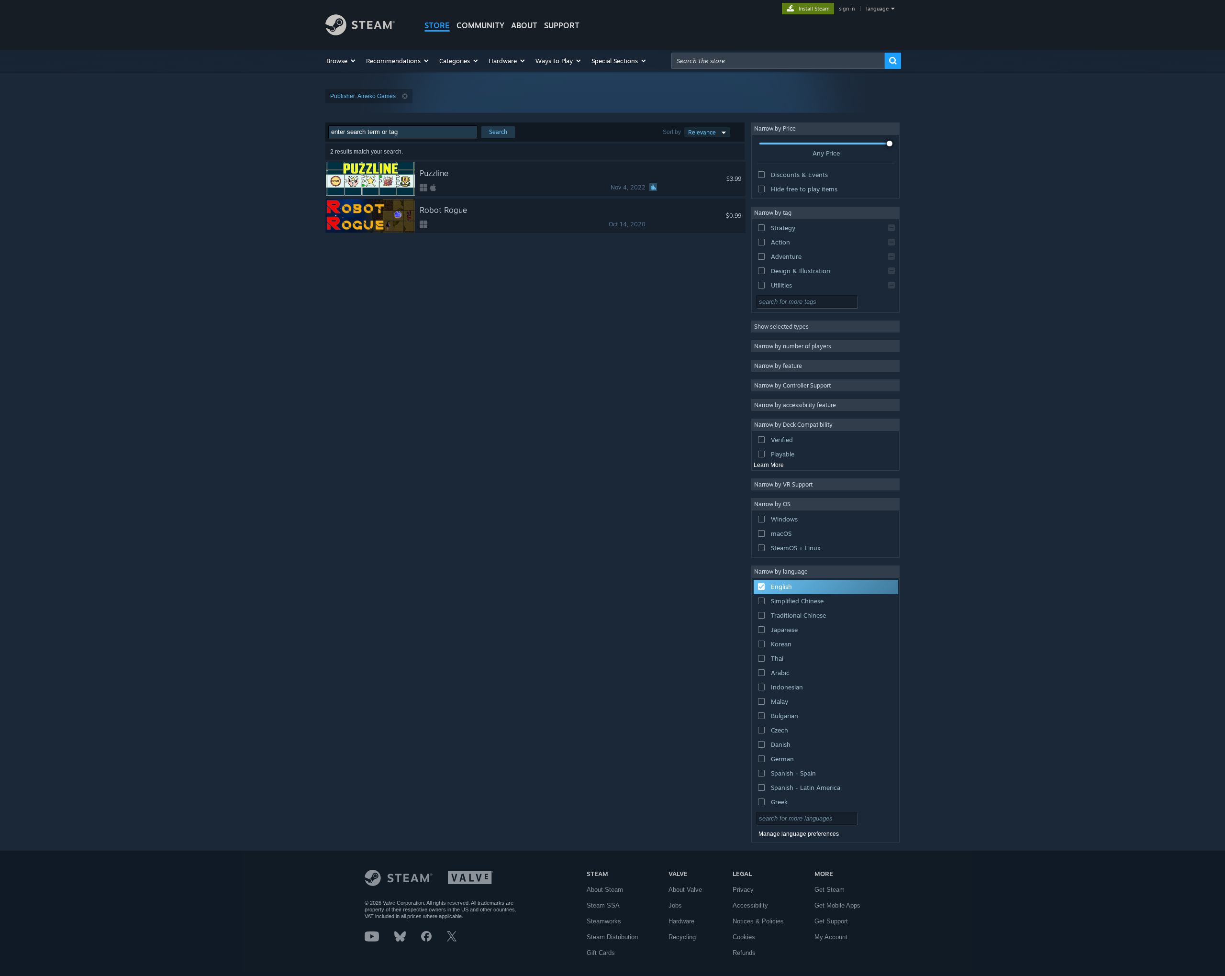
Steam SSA (603, 905)
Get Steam (829, 889)
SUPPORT (561, 25)
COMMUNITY (480, 25)
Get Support (831, 921)
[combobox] (778, 61)
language (877, 8)
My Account (830, 937)
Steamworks (604, 921)
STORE (437, 25)
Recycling (682, 937)
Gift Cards (601, 952)
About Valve (685, 889)
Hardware (681, 921)
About (524, 25)
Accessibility (750, 905)
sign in (847, 8)
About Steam (605, 889)
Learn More (769, 465)
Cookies (744, 937)
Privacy (743, 889)
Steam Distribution (612, 937)
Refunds (744, 952)
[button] (341, 61)
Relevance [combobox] (702, 132)
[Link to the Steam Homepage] (360, 33)
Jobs (675, 905)
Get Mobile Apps (837, 905)
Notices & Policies (758, 921)
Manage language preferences (798, 834)
